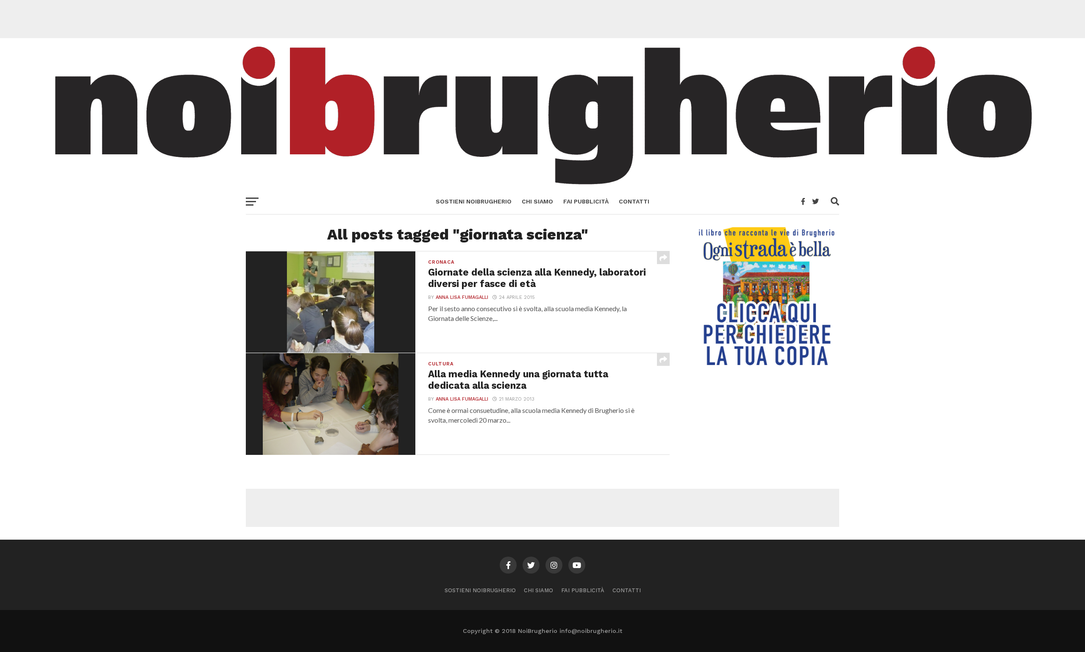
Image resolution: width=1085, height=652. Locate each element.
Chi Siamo (537, 201)
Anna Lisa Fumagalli (462, 297)
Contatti (634, 201)
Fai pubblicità (586, 201)
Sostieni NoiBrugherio (474, 201)
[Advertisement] (542, 19)
